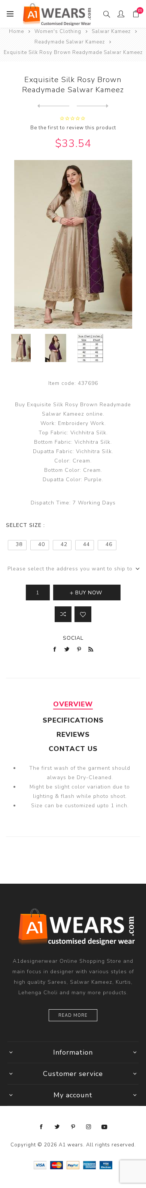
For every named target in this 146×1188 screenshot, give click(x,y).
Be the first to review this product (73, 127)
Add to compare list (63, 614)
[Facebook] (42, 1127)
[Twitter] (57, 1127)
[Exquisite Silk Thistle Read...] (93, 106)
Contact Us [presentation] (73, 748)
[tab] (73, 704)
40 (41, 544)
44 (86, 544)
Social (73, 638)
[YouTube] (104, 1127)
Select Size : (25, 525)
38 (19, 544)
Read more (73, 1015)
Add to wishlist (82, 614)
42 (64, 544)
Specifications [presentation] (73, 720)
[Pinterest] (73, 1127)
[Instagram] (89, 1127)
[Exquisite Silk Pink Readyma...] (53, 106)
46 (109, 544)
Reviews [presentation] (73, 734)
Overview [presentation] (73, 704)
